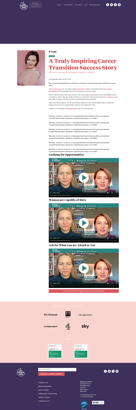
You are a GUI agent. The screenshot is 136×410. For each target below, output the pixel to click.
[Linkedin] (119, 4)
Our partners (68, 5)
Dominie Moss (57, 89)
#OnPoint (81, 89)
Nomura (111, 97)
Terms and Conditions (47, 394)
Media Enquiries (44, 386)
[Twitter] (111, 4)
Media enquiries (94, 5)
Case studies (43, 390)
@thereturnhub (70, 108)
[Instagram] (115, 4)
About (59, 5)
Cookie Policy (44, 401)
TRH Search (78, 5)
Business (35, 3)
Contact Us (43, 383)
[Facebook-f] (107, 4)
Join (85, 5)
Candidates (35, 6)
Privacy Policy (44, 397)
